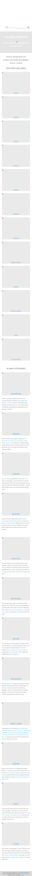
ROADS (16, 804)
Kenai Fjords (5, 734)
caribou (7, 443)
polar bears (24, 438)
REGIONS (16, 764)
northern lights (21, 478)
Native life (12, 571)
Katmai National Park (14, 732)
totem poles (18, 571)
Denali (18, 612)
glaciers (8, 652)
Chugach (25, 609)
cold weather (24, 571)
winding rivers (14, 650)
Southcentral (12, 772)
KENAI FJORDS (16, 262)
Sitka (9, 857)
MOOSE (16, 190)
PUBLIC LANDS (16, 724)
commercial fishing (12, 521)
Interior (7, 772)
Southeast (18, 772)
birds (11, 443)
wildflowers (25, 650)
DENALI (16, 141)
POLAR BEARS (16, 359)
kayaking (4, 402)
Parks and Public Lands (22, 728)
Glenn (12, 815)
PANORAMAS (16, 679)
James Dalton (19, 815)
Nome (23, 857)
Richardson (7, 815)
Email (22, 875)
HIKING (16, 287)
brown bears (5, 440)
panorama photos (8, 683)
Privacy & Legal (25, 874)
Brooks (9, 609)
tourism (3, 521)
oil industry (23, 518)
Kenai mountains (6, 612)
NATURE (16, 639)
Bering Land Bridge (24, 732)
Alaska (12, 609)
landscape (8, 650)
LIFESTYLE (16, 559)
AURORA (16, 117)
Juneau (6, 855)
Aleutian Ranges (18, 609)
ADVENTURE (16, 394)
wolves (3, 443)
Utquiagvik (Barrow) (15, 857)
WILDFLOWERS (16, 311)
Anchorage (11, 855)
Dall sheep (20, 440)
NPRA (16, 335)
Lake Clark (17, 734)
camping (19, 400)
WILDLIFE (16, 434)
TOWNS (16, 844)
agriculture (4, 523)
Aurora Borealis (7, 478)
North (28, 770)
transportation (12, 523)
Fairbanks (16, 855)
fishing (8, 571)
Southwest (25, 772)
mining (21, 521)
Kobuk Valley (11, 734)
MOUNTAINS (16, 599)
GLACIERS (16, 238)
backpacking (24, 400)
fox (9, 440)
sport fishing (9, 402)
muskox (12, 440)
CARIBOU (16, 214)
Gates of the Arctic (18, 730)
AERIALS (16, 166)
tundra (20, 650)
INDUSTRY (16, 514)
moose (15, 440)
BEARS (16, 93)
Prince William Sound (20, 777)
